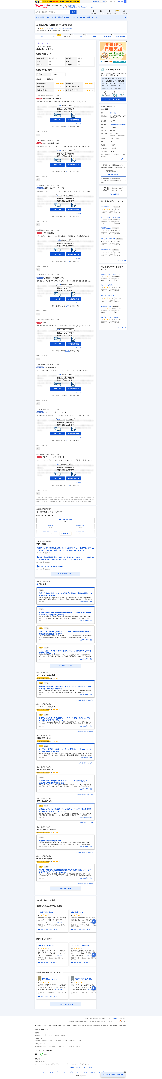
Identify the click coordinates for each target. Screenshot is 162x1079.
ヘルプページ (114, 1018)
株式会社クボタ (77, 912)
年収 (83, 36)
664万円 (117, 322)
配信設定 (63, 1035)
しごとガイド (62, 1046)
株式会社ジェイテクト (44, 769)
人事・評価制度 (48, 233)
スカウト (116, 13)
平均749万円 (68, 28)
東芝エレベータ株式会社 (45, 675)
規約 (72, 1072)
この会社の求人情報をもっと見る (84, 700)
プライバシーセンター (62, 1072)
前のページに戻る (44, 43)
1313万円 (117, 255)
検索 (125, 1)
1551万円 (117, 223)
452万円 (117, 280)
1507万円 (117, 244)
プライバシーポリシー (48, 1072)
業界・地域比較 (120, 36)
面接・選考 (109, 36)
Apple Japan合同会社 (83, 979)
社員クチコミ (69, 36)
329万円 (117, 312)
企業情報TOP (53, 1025)
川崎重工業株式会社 (44, 738)
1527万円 (117, 233)
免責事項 (92, 1072)
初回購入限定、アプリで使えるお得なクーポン (80, 7)
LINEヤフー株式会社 (40, 1061)
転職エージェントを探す (75, 1040)
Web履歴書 (56, 1035)
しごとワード (71, 1046)
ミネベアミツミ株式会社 (45, 707)
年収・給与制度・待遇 (50, 143)
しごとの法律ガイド (52, 1046)
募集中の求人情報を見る (49, 929)
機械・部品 (113, 113)
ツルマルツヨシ (119, 1)
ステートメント (82, 1072)
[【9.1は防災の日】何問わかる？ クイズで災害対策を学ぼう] (57, 1)
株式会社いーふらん (49, 979)
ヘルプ (103, 1)
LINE (45, 1054)
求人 (57, 36)
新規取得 (72, 5)
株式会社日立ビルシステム (46, 829)
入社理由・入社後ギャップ (54, 278)
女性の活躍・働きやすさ (51, 98)
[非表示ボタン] (125, 1072)
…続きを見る (57, 922)
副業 (44, 323)
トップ (41, 36)
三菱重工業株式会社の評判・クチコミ (76, 1025)
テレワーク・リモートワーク (55, 412)
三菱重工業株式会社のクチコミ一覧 (97, 1025)
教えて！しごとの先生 (40, 1046)
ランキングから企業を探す (60, 1040)
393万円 (117, 290)
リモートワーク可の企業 (63, 30)
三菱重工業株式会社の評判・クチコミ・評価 (47, 95)
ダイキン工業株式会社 (46, 945)
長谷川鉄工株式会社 (44, 801)
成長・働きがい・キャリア (54, 188)
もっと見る (121, 159)
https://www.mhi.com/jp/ (117, 124)
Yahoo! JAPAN (96, 1)
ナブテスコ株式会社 (44, 859)
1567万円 (117, 212)
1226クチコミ (57, 28)
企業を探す (93, 13)
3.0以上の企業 (52, 30)
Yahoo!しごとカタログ (42, 1025)
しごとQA (101, 13)
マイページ (124, 13)
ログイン (62, 7)
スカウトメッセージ (40, 1035)
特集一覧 (109, 13)
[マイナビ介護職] (113, 63)
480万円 (117, 301)
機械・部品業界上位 (41, 30)
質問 (94, 36)
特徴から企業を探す (47, 1040)
